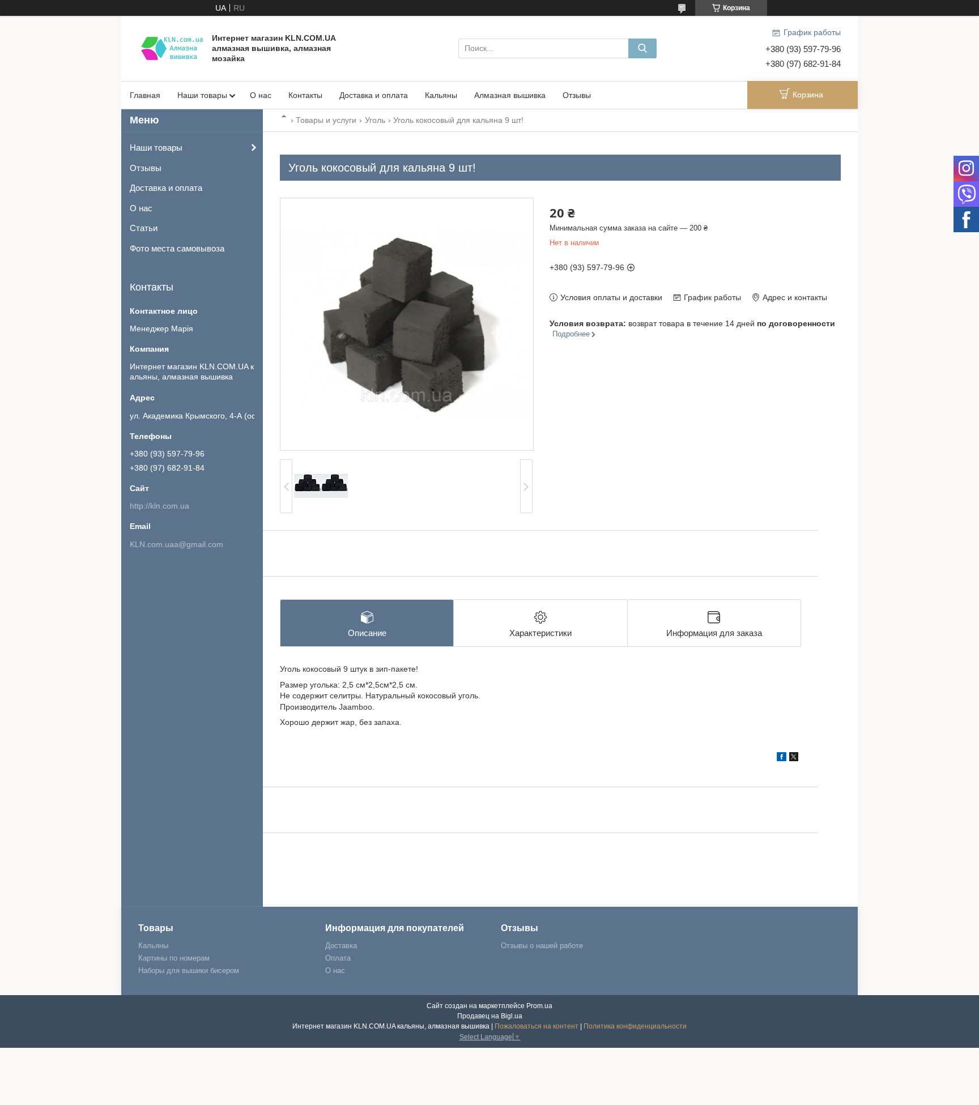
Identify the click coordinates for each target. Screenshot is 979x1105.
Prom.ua (539, 1006)
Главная (145, 95)
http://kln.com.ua (159, 505)
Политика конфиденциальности (635, 1026)
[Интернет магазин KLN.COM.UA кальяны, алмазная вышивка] (172, 47)
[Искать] (642, 48)
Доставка (341, 945)
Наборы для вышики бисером (188, 970)
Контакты (305, 95)
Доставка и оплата (373, 95)
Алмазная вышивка (510, 95)
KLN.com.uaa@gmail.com (176, 544)
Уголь (375, 120)
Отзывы (577, 95)
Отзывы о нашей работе (542, 945)
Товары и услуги (326, 120)
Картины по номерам (174, 958)
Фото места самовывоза (177, 248)
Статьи (144, 228)
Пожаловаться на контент (536, 1026)
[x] (793, 758)
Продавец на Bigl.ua (489, 1016)
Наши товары (202, 95)
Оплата (338, 958)
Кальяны (441, 95)
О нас (260, 95)
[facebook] (781, 758)
